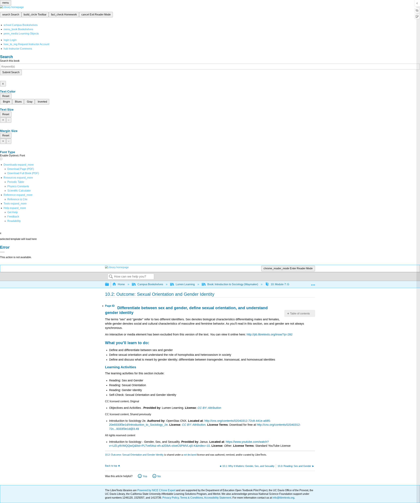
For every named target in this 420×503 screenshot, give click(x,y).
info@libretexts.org (283, 497)
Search (111, 276)
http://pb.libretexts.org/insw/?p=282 (270, 334)
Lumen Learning (185, 284)
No (159, 476)
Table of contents (300, 313)
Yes (145, 476)
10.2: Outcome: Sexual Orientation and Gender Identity (134, 454)
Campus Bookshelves (150, 284)
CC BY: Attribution (209, 407)
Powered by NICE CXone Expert (156, 490)
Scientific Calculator (19, 190)
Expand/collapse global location (313, 283)
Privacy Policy (170, 497)
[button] (13, 216)
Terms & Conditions (191, 497)
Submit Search (11, 72)
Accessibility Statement (217, 497)
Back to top (111, 465)
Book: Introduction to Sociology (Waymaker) (233, 284)
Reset (5, 96)
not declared (190, 454)
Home (121, 284)
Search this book (10, 60)
